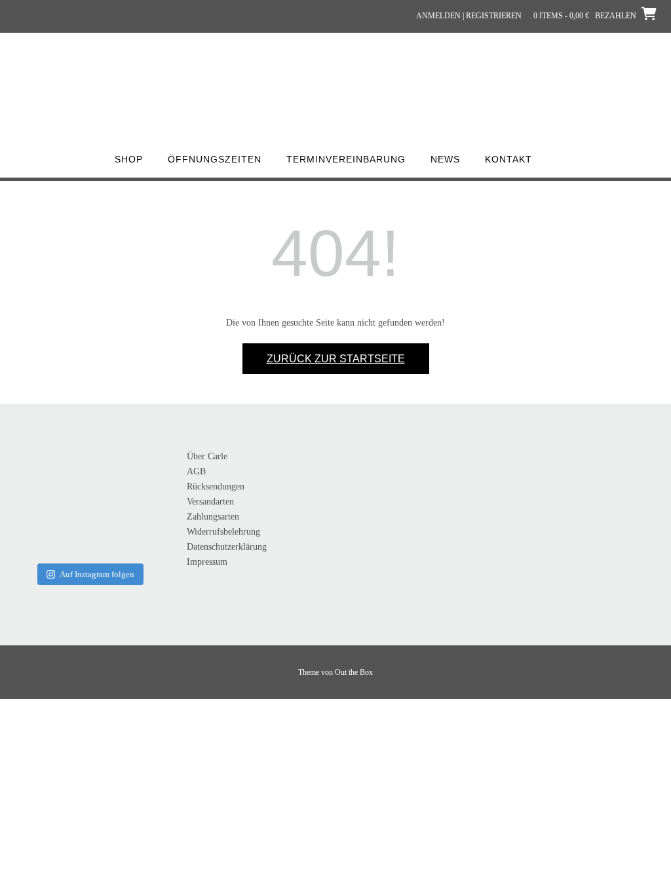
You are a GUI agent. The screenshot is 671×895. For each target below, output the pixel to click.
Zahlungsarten (213, 517)
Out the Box (354, 672)
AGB (196, 471)
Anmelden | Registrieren (469, 15)
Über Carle (207, 456)
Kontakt (508, 159)
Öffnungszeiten (214, 159)
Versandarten (210, 501)
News (445, 159)
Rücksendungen (215, 486)
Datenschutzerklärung (227, 547)
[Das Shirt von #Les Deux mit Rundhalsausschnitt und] (143, 477)
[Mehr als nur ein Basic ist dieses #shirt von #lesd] (34, 477)
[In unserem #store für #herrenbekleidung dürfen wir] (34, 531)
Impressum (207, 562)
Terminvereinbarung (346, 159)
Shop (129, 159)
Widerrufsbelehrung (223, 532)
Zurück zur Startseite (336, 358)
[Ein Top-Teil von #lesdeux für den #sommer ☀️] (88, 477)
